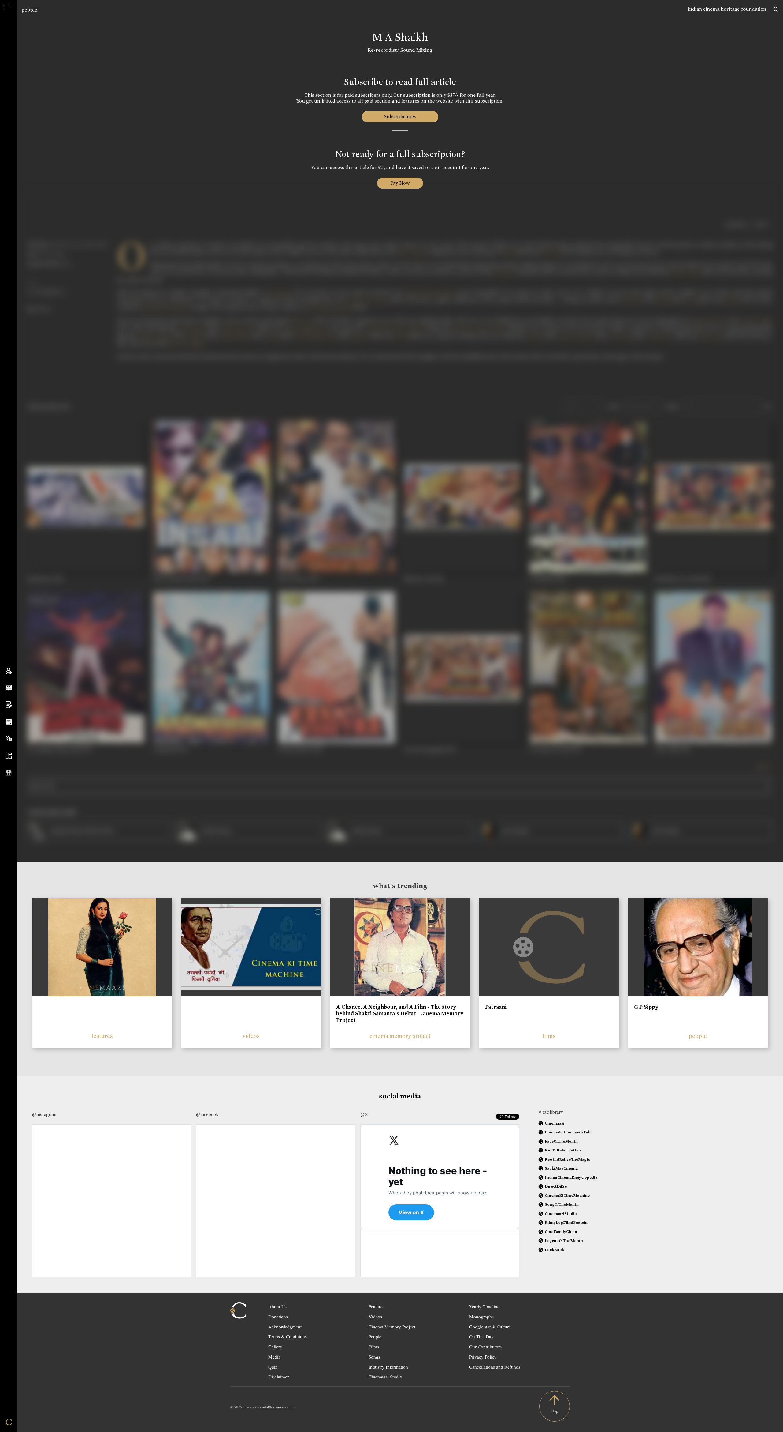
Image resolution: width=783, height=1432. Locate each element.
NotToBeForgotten (563, 1150)
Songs (374, 1357)
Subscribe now (400, 116)
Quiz (272, 1367)
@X (364, 1114)
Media (274, 1357)
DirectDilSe (556, 1186)
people (29, 10)
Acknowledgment (285, 1327)
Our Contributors (485, 1346)
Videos (375, 1316)
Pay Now (400, 183)
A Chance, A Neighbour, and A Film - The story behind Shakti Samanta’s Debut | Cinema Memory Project (399, 1013)
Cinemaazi (554, 1123)
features (102, 1035)
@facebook (207, 1114)
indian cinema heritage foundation (727, 9)
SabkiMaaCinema (561, 1168)
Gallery (275, 1346)
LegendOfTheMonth (564, 1240)
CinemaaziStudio (561, 1213)
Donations (278, 1316)
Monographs (481, 1316)
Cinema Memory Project (392, 1327)
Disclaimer (278, 1377)
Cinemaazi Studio (385, 1377)
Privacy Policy (483, 1357)
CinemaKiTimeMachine (567, 1195)
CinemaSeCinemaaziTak (567, 1132)
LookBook (554, 1249)
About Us (277, 1306)
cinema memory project (400, 1035)
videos (251, 1035)
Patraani (496, 1007)
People (375, 1336)
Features (376, 1306)
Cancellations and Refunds (494, 1367)
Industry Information (388, 1367)
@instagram (44, 1114)
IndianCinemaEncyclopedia (571, 1177)
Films (374, 1346)
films (548, 1035)
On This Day (481, 1336)
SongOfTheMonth (562, 1204)
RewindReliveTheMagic (567, 1159)
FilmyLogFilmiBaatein (566, 1222)
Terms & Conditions (287, 1336)
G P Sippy (646, 1007)
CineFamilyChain (561, 1231)
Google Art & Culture (490, 1327)
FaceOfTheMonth (561, 1141)
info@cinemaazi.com (278, 1407)
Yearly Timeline (484, 1306)
